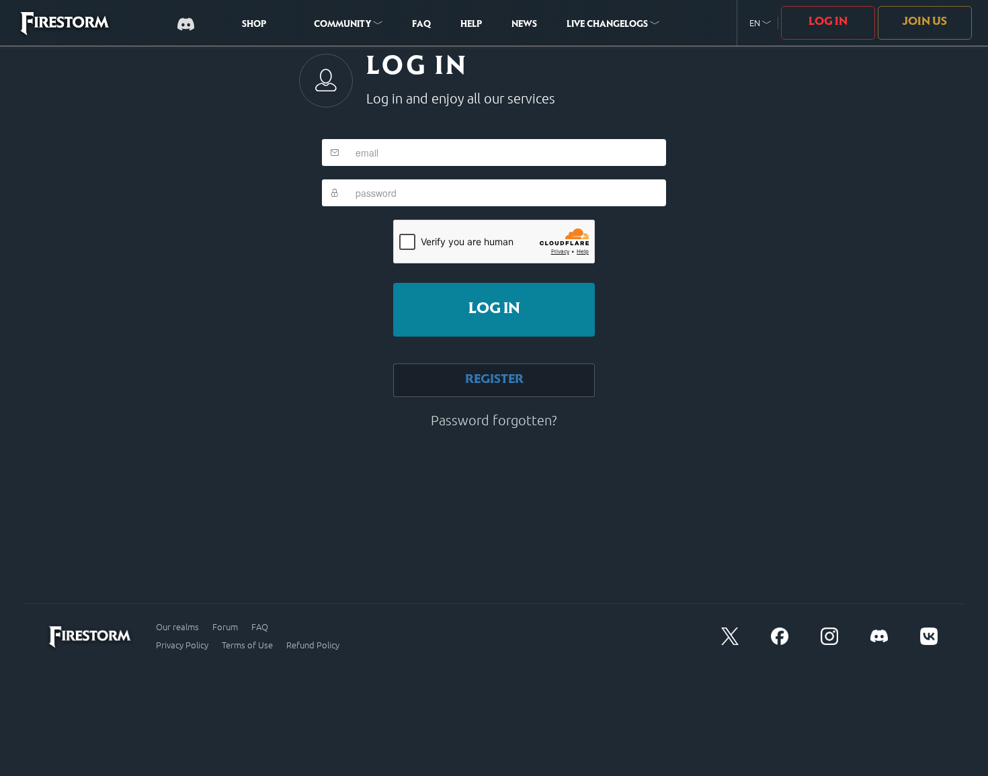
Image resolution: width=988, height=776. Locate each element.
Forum (225, 627)
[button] (760, 23)
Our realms (177, 627)
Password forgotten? (494, 420)
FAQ (421, 25)
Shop (254, 25)
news (524, 25)
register (494, 380)
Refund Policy (312, 645)
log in (494, 310)
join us (925, 22)
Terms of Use (247, 645)
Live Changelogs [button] (608, 25)
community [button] (343, 25)
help (471, 25)
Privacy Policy (182, 645)
